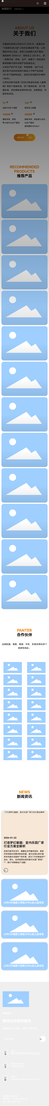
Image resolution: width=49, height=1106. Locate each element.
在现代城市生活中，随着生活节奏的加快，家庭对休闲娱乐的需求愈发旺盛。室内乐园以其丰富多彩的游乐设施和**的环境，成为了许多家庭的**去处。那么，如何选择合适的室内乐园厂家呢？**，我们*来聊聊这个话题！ (24, 857)
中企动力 (16, 1099)
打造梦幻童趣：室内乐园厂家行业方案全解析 (24, 844)
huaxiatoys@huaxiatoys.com (25, 1079)
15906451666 (17, 1066)
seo (26, 1099)
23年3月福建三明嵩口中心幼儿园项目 (24, 902)
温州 (22, 1099)
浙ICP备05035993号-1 (12, 1102)
